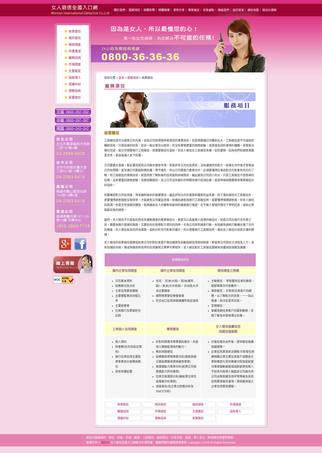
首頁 (121, 78)
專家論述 (193, 10)
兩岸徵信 (75, 38)
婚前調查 (75, 44)
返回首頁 (238, 10)
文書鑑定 (75, 71)
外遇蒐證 (75, 51)
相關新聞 (149, 10)
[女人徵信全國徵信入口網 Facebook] (80, 249)
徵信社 (105, 442)
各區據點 (208, 10)
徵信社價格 (269, 10)
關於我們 (119, 10)
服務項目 (134, 10)
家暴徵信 (75, 97)
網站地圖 (253, 10)
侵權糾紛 (75, 84)
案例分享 (179, 10)
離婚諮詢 (75, 57)
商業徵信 (75, 31)
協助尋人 (75, 77)
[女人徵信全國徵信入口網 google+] (65, 249)
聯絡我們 (223, 10)
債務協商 (75, 90)
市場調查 (75, 64)
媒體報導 (164, 10)
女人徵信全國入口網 (76, 8)
